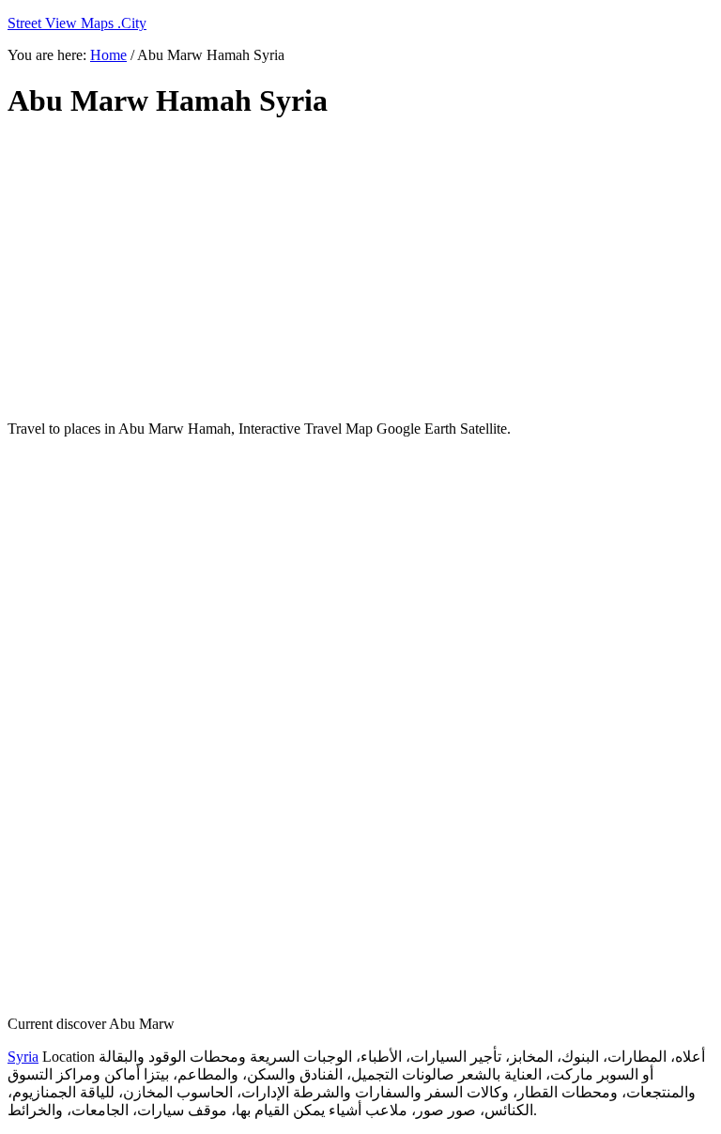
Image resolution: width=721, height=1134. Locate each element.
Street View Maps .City (77, 23)
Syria (23, 1057)
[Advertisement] (360, 270)
